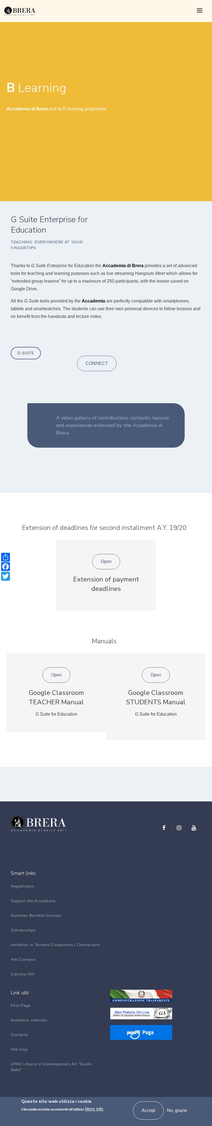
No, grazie (177, 1110)
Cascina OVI (23, 974)
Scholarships (23, 930)
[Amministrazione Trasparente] (141, 995)
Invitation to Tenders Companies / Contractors (55, 944)
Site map (19, 1049)
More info (94, 1109)
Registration (22, 886)
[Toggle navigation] (199, 11)
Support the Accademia (33, 901)
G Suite (25, 353)
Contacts (19, 1034)
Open (106, 561)
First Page (21, 1005)
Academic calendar (29, 1020)
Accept (148, 1110)
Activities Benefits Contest (36, 915)
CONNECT (97, 363)
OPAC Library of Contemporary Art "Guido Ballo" (51, 1067)
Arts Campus (23, 959)
